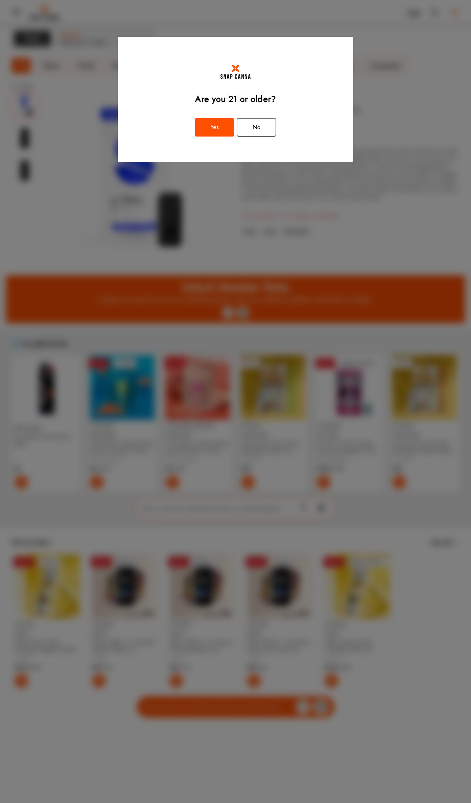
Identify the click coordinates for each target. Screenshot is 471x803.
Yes (214, 127)
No (256, 127)
